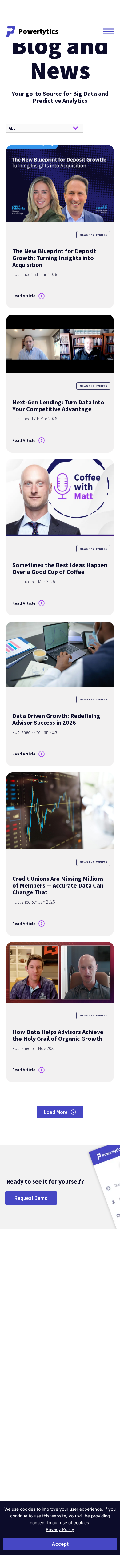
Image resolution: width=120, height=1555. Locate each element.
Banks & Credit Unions (25, 1350)
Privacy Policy (60, 1529)
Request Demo (31, 1198)
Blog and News (63, 1396)
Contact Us (22, 1497)
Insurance (14, 1359)
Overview (14, 1342)
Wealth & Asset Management (19, 1370)
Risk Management (86, 1350)
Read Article (23, 296)
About (13, 1387)
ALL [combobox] (12, 128)
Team (11, 1414)
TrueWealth (103, 1386)
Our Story (14, 1396)
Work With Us (17, 1431)
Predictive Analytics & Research (89, 1370)
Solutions (83, 1332)
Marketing (79, 1359)
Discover (60, 1387)
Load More (56, 1112)
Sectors (16, 1332)
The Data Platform (22, 1405)
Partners (13, 1422)
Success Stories (63, 1405)
